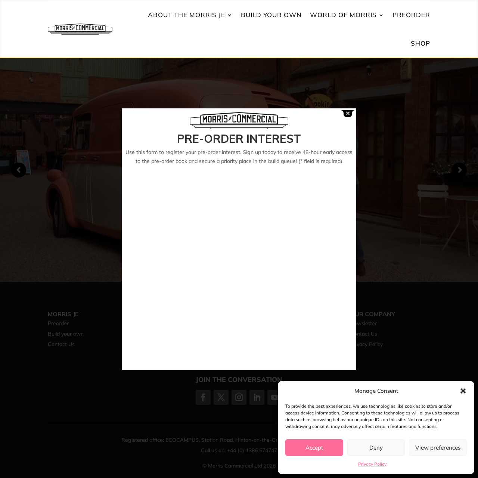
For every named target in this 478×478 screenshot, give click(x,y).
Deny (376, 447)
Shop (420, 43)
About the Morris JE (186, 15)
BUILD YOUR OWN (271, 15)
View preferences (437, 447)
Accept (314, 447)
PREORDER (411, 15)
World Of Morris (343, 15)
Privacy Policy (372, 464)
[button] (463, 391)
